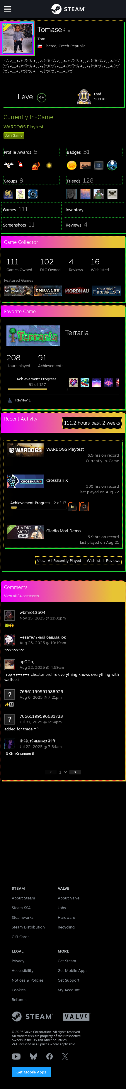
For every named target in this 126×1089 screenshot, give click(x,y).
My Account (69, 989)
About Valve (68, 898)
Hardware (66, 917)
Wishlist (94, 560)
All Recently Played (64, 560)
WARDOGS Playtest (65, 449)
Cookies (18, 989)
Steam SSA (21, 907)
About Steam (23, 898)
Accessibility (22, 970)
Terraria (77, 332)
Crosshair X (57, 480)
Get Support (68, 980)
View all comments (21, 596)
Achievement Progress (36, 378)
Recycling (66, 927)
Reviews (113, 560)
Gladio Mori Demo (63, 530)
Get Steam (67, 960)
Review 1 (23, 400)
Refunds (19, 999)
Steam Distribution (28, 927)
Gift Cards (20, 936)
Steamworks (22, 917)
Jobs (62, 907)
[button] (32, 96)
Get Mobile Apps (31, 1072)
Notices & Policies (27, 980)
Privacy (18, 960)
